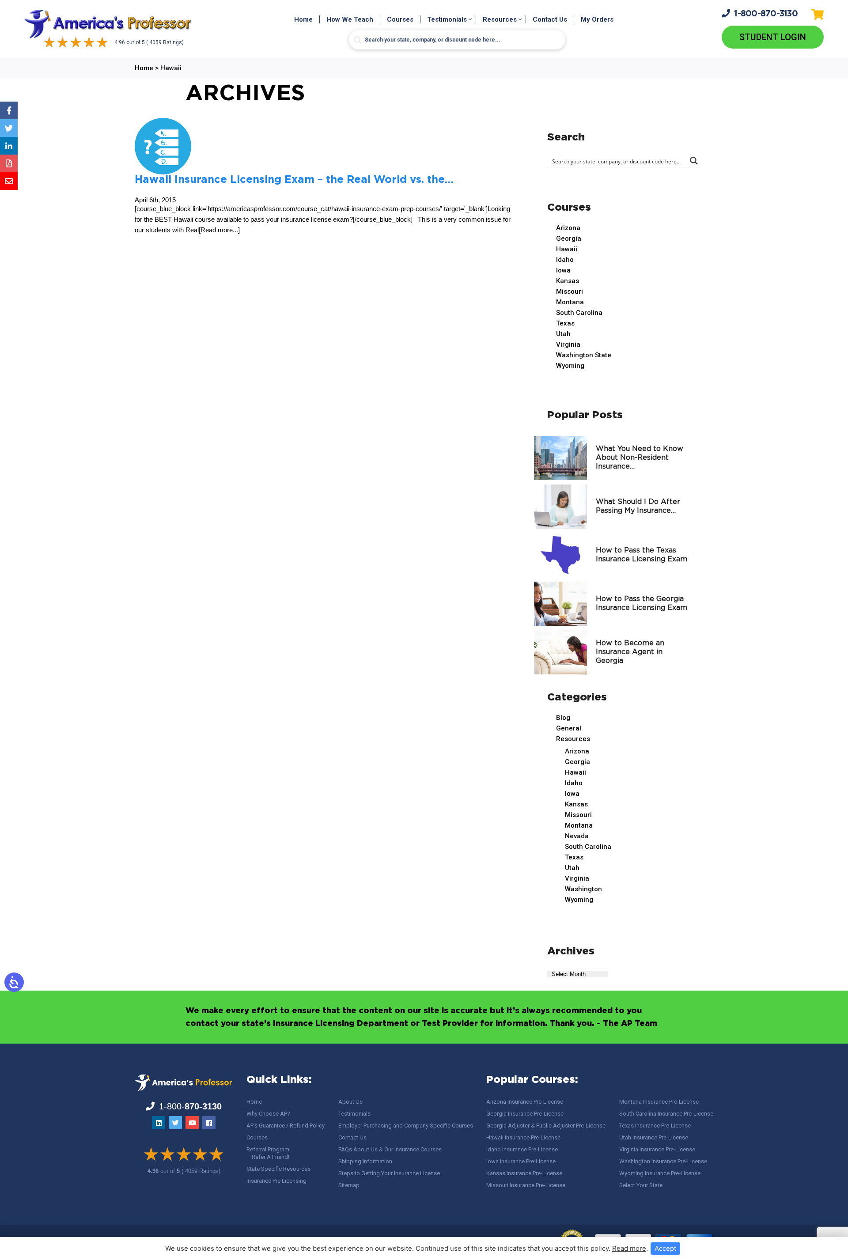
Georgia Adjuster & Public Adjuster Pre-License (546, 1125)
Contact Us (550, 19)
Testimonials (447, 19)
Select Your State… (642, 1185)
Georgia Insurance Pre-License (525, 1113)
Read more (629, 1248)
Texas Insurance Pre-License (655, 1125)
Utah (563, 334)
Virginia (568, 344)
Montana (570, 302)
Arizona (568, 228)
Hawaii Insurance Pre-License (523, 1137)
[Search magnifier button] (358, 40)
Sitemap (349, 1185)
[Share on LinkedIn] (9, 146)
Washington (583, 889)
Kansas (567, 281)
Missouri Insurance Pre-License (525, 1185)
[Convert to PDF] (9, 163)
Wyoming (570, 366)
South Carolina (579, 313)
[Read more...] (219, 230)
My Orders (597, 19)
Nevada (577, 836)
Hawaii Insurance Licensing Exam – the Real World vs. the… (294, 180)
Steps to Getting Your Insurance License (389, 1173)
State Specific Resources (278, 1168)
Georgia (568, 238)
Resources (500, 19)
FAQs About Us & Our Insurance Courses (390, 1149)
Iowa (563, 270)
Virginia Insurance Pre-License (657, 1149)
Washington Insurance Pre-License (663, 1161)
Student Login (772, 37)
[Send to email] (9, 181)
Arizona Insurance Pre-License (524, 1101)
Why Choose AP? (268, 1113)
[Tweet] (9, 128)
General (568, 728)
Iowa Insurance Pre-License (521, 1161)
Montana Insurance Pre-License (659, 1101)
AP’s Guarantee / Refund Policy (285, 1125)
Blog (563, 718)
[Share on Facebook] (9, 110)
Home (303, 19)
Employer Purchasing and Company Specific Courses (405, 1125)
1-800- (766, 14)
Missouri (569, 291)
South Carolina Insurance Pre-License (666, 1113)
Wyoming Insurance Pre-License (659, 1173)
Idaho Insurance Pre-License (522, 1149)
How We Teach (349, 19)
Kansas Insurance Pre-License (524, 1173)
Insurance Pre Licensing (276, 1180)
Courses (400, 19)
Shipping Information (365, 1161)
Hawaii (566, 249)
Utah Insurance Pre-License (653, 1137)
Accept (665, 1248)
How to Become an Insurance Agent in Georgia (630, 652)
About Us (350, 1101)
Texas (565, 323)
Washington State (583, 355)
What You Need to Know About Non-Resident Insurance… (639, 458)
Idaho (565, 260)
